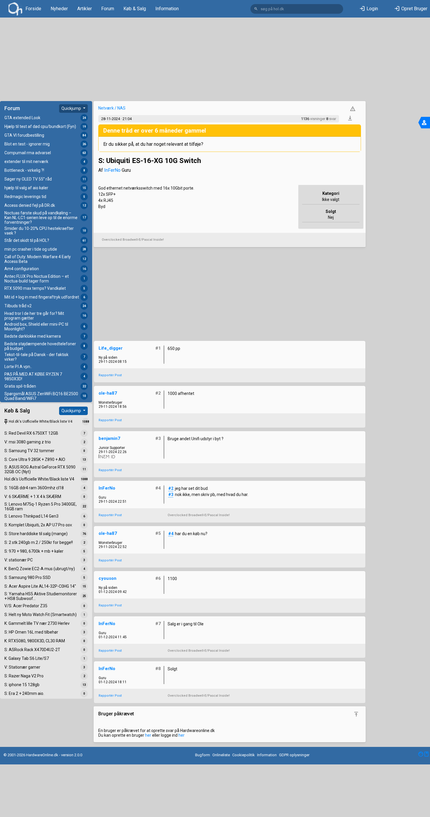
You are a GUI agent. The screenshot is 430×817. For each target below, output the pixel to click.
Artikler (84, 8)
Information (167, 8)
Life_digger (111, 348)
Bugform (202, 755)
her (148, 735)
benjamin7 (109, 438)
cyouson (107, 578)
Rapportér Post (110, 375)
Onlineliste (221, 755)
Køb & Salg (134, 8)
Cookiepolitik (243, 755)
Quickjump (71, 108)
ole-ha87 (108, 393)
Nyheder (59, 8)
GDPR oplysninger (294, 755)
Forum (107, 8)
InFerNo (112, 170)
